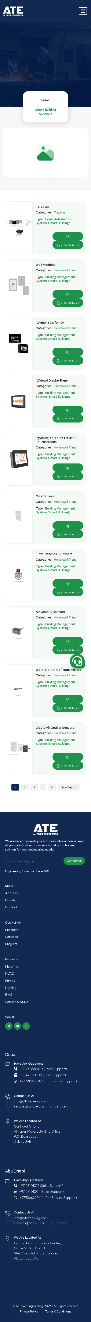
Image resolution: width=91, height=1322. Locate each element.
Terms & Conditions (58, 1311)
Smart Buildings (59, 223)
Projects (11, 944)
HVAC (9, 973)
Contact (11, 907)
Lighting (11, 988)
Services (11, 937)
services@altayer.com (30, 1106)
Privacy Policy (29, 1311)
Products (11, 930)
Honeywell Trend (65, 270)
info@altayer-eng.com (31, 1101)
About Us (12, 893)
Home (45, 100)
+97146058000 (31, 1069)
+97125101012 (29, 1185)
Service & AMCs (17, 1002)
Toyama (59, 212)
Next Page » (68, 787)
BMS (8, 995)
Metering (11, 967)
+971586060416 (31, 1081)
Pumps (10, 981)
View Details (69, 245)
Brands (10, 900)
